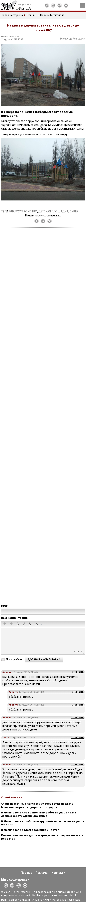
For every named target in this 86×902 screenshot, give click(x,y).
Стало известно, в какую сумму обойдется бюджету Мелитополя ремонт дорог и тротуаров (37, 805)
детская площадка (53, 211)
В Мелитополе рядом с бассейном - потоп (30, 830)
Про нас (26, 872)
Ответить (77, 672)
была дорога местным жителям (62, 128)
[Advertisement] (43, 420)
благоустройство (23, 211)
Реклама (42, 872)
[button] (5, 624)
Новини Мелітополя (52, 15)
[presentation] (5, 624)
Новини (31, 15)
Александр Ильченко (72, 38)
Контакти (58, 872)
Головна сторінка (12, 15)
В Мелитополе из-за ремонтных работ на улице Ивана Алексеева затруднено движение (38, 814)
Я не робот (14, 659)
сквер (74, 211)
